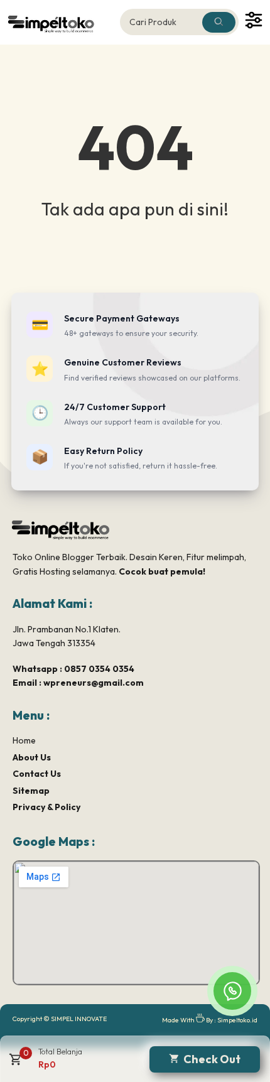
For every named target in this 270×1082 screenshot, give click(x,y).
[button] (14, 1063)
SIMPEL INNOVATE (79, 1018)
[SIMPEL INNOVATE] (59, 22)
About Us (32, 757)
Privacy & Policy (46, 807)
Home (24, 740)
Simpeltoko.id (237, 1019)
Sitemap (31, 790)
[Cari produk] (218, 22)
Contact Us (37, 773)
